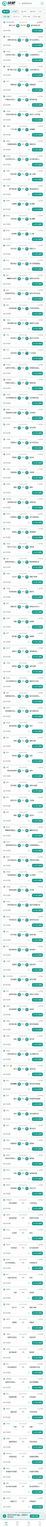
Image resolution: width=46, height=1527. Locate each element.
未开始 (26, 17)
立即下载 (34, 1516)
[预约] (29, 45)
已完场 (36, 17)
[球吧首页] (9, 3)
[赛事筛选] (40, 11)
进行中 (16, 17)
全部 (6, 17)
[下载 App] (42, 3)
